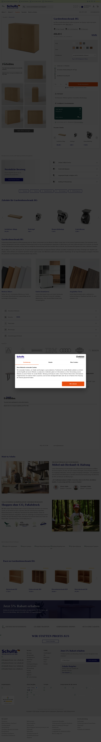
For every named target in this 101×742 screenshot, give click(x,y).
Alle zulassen (73, 384)
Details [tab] (50, 362)
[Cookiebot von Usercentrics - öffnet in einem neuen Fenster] (77, 357)
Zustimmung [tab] (26, 362)
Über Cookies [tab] (74, 362)
